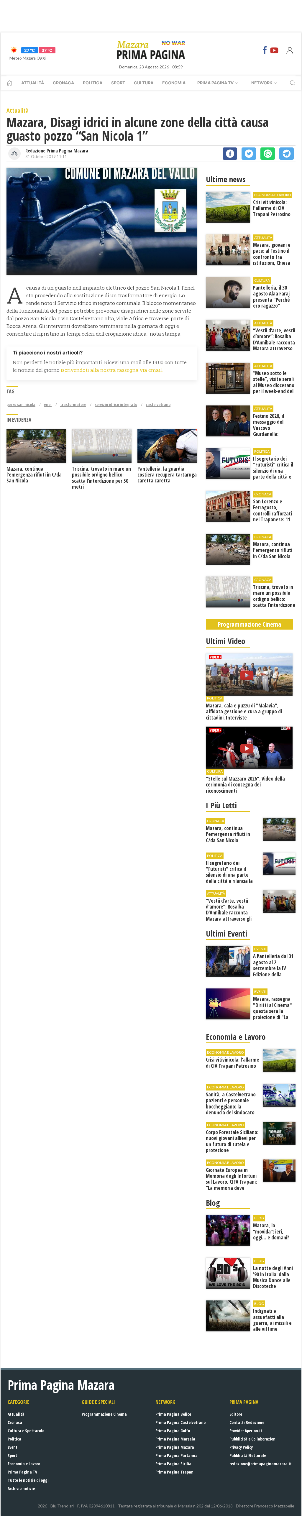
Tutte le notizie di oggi (28, 1480)
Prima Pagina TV (22, 1472)
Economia (174, 82)
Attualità (32, 82)
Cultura (143, 82)
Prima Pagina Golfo (172, 1430)
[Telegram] (286, 153)
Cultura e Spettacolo (26, 1430)
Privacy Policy (241, 1447)
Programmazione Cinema (104, 1414)
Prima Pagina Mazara (174, 1447)
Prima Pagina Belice (173, 1414)
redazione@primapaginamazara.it (260, 1463)
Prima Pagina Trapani (175, 1472)
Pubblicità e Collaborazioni (253, 1439)
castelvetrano (158, 404)
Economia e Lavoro (24, 1463)
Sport (118, 82)
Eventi (13, 1447)
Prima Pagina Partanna (176, 1455)
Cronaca (63, 82)
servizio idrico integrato (116, 404)
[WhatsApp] (267, 153)
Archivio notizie (21, 1488)
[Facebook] (264, 50)
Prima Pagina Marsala (175, 1439)
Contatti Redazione (246, 1422)
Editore (235, 1414)
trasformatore (73, 404)
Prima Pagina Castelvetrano (180, 1422)
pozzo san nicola (20, 404)
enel (48, 404)
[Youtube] (274, 50)
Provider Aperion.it (245, 1430)
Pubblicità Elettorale (247, 1455)
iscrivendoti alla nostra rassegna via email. (112, 370)
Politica (92, 82)
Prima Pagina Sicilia (173, 1463)
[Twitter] (249, 153)
